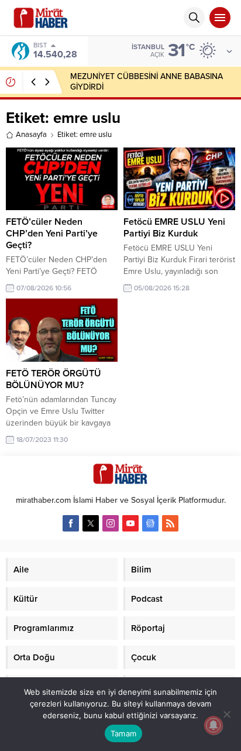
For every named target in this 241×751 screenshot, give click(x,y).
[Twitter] (90, 523)
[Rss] (170, 523)
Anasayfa (31, 134)
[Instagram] (110, 523)
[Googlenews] (150, 523)
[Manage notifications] (213, 725)
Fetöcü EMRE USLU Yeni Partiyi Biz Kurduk (174, 227)
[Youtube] (130, 523)
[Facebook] (71, 523)
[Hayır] (226, 714)
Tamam (123, 733)
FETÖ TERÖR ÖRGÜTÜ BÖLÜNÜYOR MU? (53, 379)
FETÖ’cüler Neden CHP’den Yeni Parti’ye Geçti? (52, 233)
